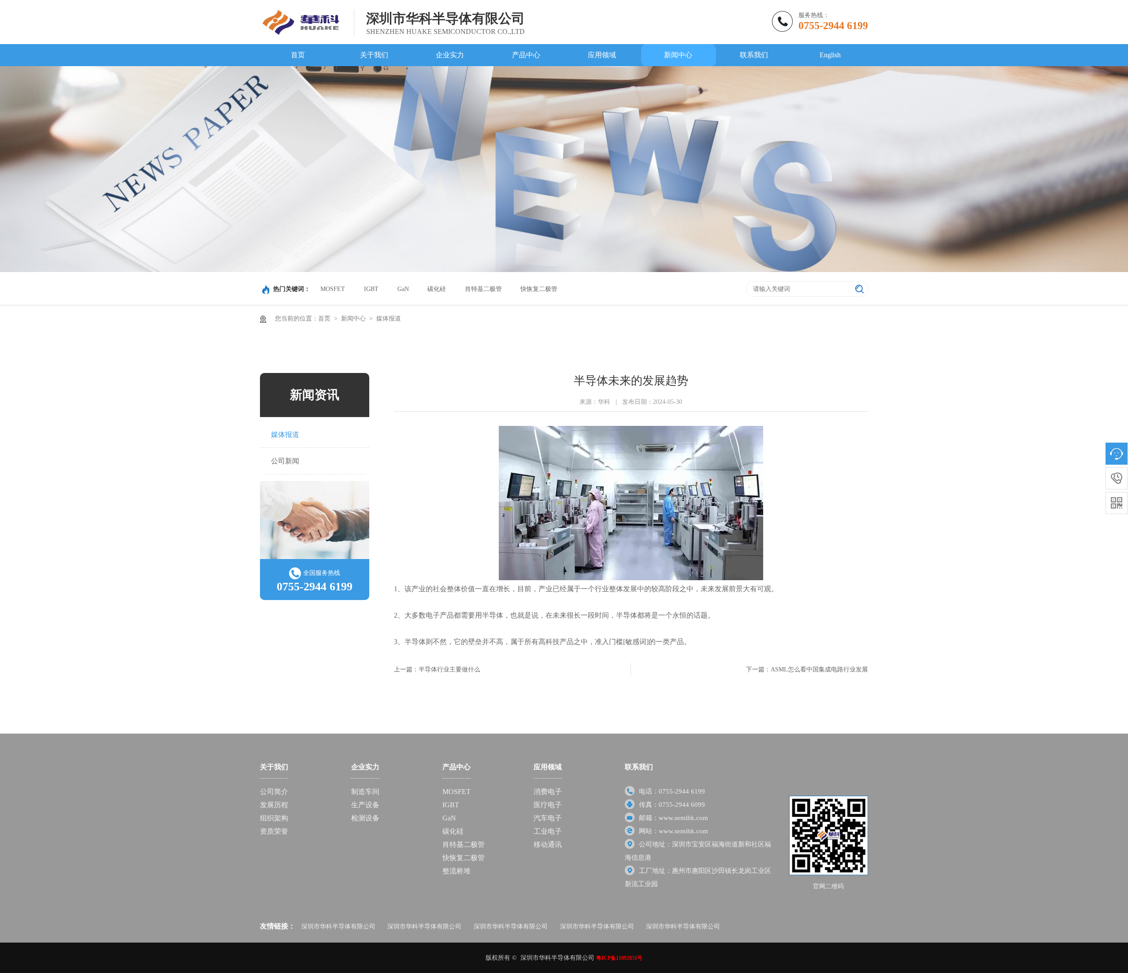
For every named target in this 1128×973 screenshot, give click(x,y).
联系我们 (754, 55)
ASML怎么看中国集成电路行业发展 (819, 669)
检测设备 (365, 818)
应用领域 (602, 55)
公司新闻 (285, 461)
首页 (298, 55)
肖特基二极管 (483, 289)
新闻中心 (678, 55)
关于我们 (374, 55)
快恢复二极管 (538, 289)
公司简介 (274, 791)
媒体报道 (388, 318)
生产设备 (365, 805)
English (830, 55)
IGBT (371, 289)
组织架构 (274, 818)
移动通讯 (548, 844)
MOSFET (332, 289)
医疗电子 (548, 805)
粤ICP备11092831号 (619, 958)
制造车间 (365, 791)
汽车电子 (548, 818)
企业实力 (450, 55)
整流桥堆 (456, 871)
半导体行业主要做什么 (449, 669)
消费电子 (548, 791)
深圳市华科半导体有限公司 (338, 926)
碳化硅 (436, 289)
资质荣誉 (274, 831)
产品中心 (526, 55)
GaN (403, 289)
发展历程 (274, 805)
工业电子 (548, 831)
